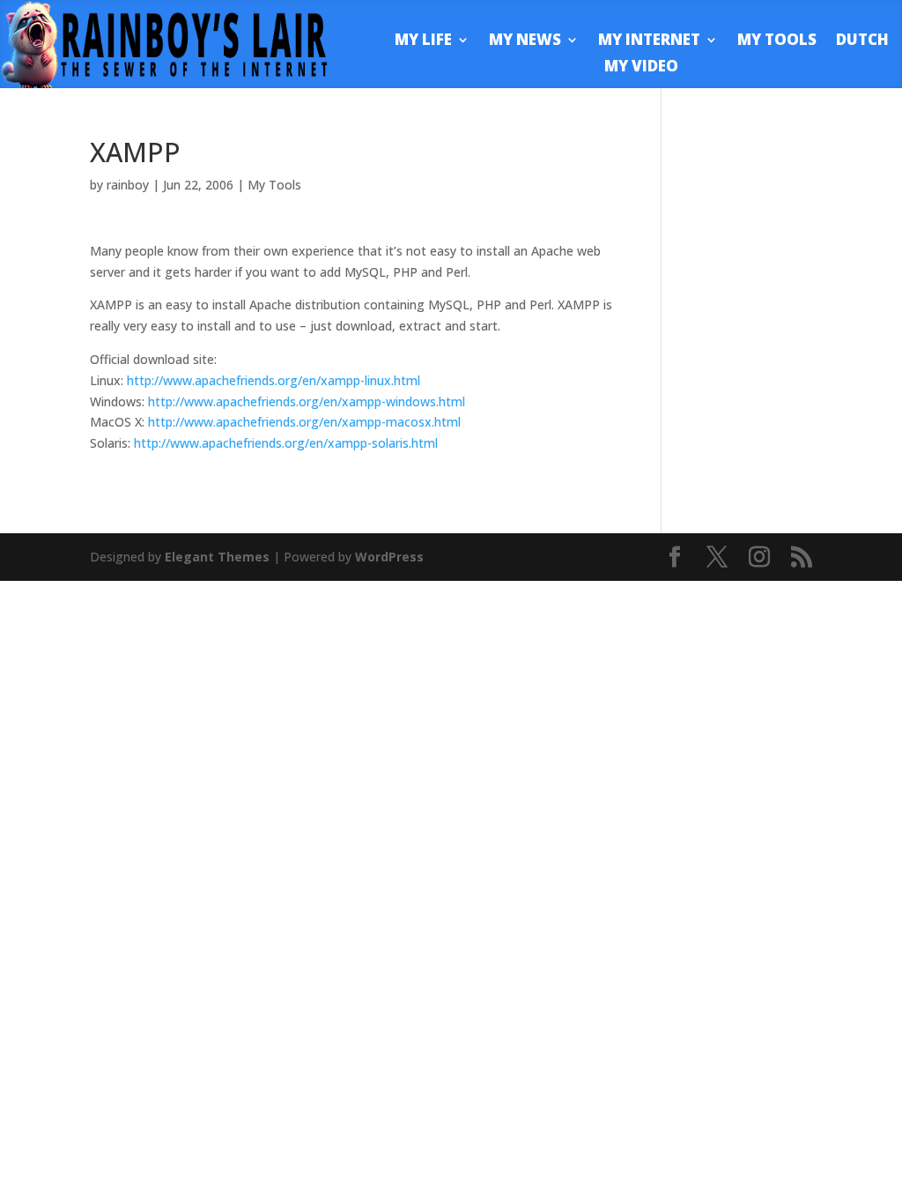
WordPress (389, 556)
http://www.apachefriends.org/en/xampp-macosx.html (304, 421)
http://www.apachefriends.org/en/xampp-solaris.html (286, 443)
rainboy (128, 184)
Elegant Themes (217, 556)
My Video (641, 68)
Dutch (862, 41)
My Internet (649, 41)
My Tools (777, 41)
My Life (423, 41)
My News (525, 41)
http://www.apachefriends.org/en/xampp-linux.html (273, 380)
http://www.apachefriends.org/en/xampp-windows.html (306, 401)
